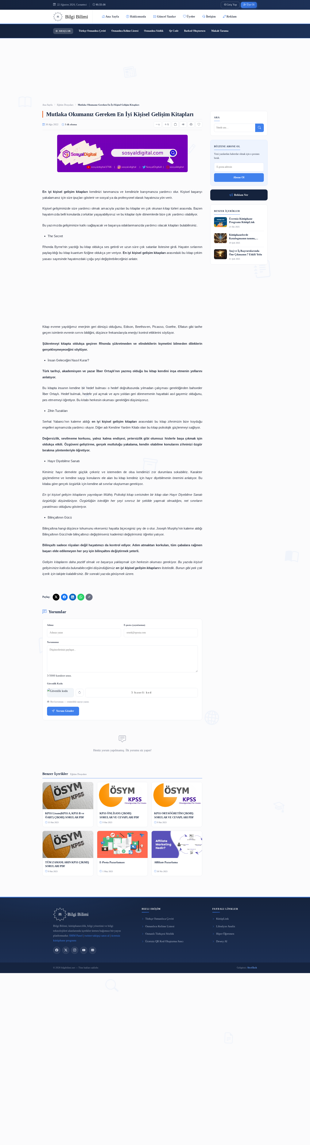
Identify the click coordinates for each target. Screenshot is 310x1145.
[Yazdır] (191, 124)
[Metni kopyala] (175, 124)
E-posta (134, 625)
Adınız (50, 625)
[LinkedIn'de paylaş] (72, 597)
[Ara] (259, 128)
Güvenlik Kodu (55, 683)
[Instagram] (74, 950)
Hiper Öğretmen (225, 933)
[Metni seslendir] (183, 124)
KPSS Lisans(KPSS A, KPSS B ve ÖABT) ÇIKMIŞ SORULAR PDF (64, 815)
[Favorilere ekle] (198, 124)
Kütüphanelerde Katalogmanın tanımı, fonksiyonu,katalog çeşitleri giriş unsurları (245, 236)
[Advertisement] (155, 65)
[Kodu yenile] (80, 693)
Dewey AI (221, 941)
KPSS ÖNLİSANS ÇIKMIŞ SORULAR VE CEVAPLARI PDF (119, 815)
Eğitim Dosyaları (65, 104)
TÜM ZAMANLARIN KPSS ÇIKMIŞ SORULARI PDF (67, 864)
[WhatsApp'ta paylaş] (80, 597)
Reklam (231, 16)
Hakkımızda (138, 16)
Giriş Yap (232, 4)
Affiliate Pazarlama (166, 862)
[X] (65, 950)
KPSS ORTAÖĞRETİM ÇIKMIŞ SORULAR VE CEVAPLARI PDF (174, 815)
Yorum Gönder (65, 710)
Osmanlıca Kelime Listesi (124, 30)
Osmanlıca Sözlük (153, 30)
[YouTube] (83, 950)
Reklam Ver (241, 194)
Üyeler (191, 16)
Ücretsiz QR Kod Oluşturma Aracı (164, 941)
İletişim (211, 16)
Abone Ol (238, 177)
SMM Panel (76, 935)
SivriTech (252, 967)
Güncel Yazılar (166, 16)
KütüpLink (222, 918)
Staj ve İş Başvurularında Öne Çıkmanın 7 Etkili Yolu (245, 252)
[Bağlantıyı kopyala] (89, 597)
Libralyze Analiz (225, 926)
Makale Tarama (219, 30)
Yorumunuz (53, 642)
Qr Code (173, 30)
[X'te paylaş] (56, 597)
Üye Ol (250, 4)
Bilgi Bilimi (77, 914)
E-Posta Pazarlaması (112, 862)
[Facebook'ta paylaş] (64, 597)
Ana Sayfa (112, 16)
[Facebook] (56, 950)
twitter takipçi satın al (97, 935)
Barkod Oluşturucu (194, 30)
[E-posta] (92, 950)
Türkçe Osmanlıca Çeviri (92, 30)
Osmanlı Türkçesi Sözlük (159, 933)
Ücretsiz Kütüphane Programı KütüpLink (242, 220)
